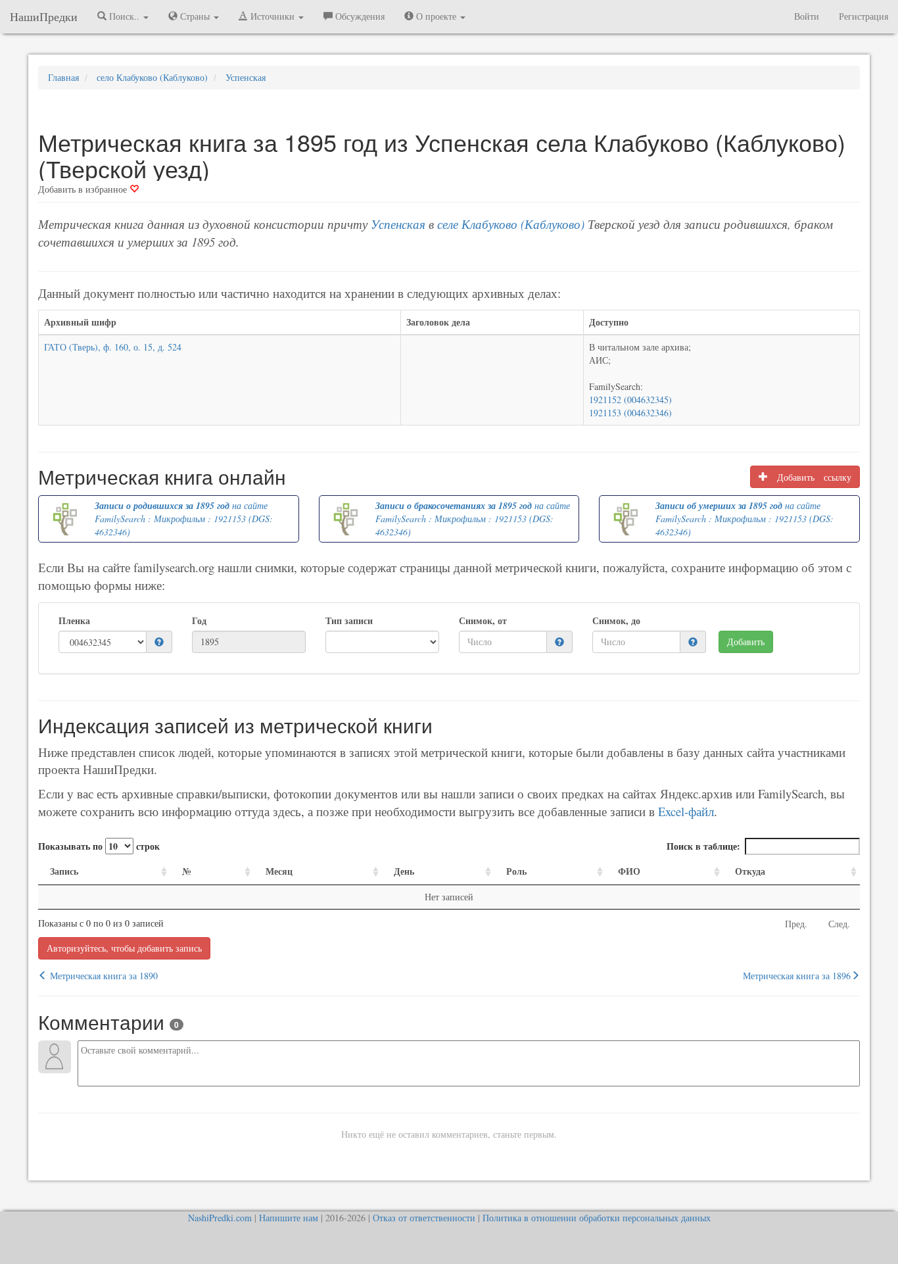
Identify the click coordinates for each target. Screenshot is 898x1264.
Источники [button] (272, 16)
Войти (806, 16)
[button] (159, 642)
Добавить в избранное (84, 189)
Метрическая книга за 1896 (797, 975)
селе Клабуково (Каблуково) (510, 224)
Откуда (750, 871)
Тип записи (349, 620)
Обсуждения (359, 16)
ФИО (629, 871)
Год (199, 620)
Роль (516, 871)
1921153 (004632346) (630, 412)
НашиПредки (44, 16)
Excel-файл (686, 811)
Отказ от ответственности (424, 1217)
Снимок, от (483, 620)
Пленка (74, 620)
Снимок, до (616, 620)
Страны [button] (194, 16)
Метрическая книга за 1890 (102, 975)
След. (839, 923)
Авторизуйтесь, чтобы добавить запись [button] (124, 948)
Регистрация (863, 16)
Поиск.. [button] (124, 16)
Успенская (398, 224)
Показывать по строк (99, 846)
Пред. (796, 923)
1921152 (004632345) (630, 399)
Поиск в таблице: (703, 846)
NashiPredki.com (220, 1217)
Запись (64, 871)
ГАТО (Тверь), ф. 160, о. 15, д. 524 (112, 347)
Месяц (279, 871)
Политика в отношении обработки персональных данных (597, 1217)
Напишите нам (288, 1217)
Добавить (746, 641)
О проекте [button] (436, 16)
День (404, 871)
